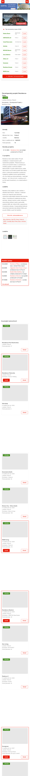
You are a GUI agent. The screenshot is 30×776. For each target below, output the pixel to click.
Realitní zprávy (7, 277)
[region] (15, 262)
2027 (13, 765)
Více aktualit (5, 301)
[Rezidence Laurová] (15, 305)
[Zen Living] (15, 651)
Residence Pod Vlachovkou (10, 359)
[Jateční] (15, 772)
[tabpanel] (15, 133)
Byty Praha (15, 238)
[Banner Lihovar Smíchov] (15, 14)
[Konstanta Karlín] (15, 479)
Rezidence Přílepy (15, 281)
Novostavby (5, 121)
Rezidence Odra (15, 167)
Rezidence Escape (7, 67)
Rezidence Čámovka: (15, 293)
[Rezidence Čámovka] (15, 380)
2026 (13, 422)
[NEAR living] (15, 546)
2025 (4, 238)
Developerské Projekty (16, 121)
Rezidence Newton (8, 627)
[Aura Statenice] (15, 434)
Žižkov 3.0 (5, 58)
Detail (24, 367)
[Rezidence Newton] (15, 617)
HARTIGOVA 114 (7, 37)
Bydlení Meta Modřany (16, 289)
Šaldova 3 (5, 693)
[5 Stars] (14, 111)
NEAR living (6, 71)
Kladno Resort (6, 33)
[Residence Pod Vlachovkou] (15, 349)
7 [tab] (20, 140)
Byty (4, 236)
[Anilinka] (15, 709)
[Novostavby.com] (15, 1)
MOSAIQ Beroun (7, 50)
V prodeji (5, 97)
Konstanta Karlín (7, 489)
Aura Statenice (6, 54)
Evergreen (5, 63)
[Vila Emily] (15, 410)
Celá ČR (13, 236)
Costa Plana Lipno (7, 41)
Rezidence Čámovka (8, 390)
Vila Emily (5, 420)
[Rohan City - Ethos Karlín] (15, 513)
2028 (13, 490)
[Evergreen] (15, 753)
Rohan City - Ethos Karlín (9, 523)
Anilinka (5, 46)
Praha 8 (22, 236)
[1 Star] (6, 103)
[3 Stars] (22, 103)
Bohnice (8, 236)
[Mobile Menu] (2, 1)
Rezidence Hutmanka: (16, 297)
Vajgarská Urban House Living (18, 285)
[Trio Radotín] (15, 81)
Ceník (24, 33)
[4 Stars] (6, 111)
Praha (17, 236)
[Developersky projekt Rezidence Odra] (15, 133)
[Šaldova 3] (15, 683)
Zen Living (5, 661)
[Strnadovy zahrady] (15, 572)
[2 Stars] (14, 103)
